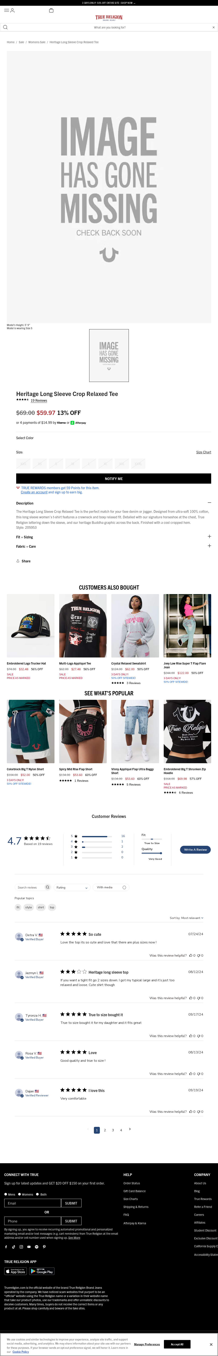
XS (40, 464)
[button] (213, 27)
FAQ (126, 1214)
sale (21, 42)
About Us (200, 1183)
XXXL (138, 464)
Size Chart (203, 452)
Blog (197, 1191)
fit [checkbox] (18, 907)
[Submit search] (5, 27)
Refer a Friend (203, 1207)
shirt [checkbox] (41, 907)
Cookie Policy (21, 1351)
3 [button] (113, 1130)
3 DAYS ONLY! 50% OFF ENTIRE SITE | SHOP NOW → (109, 2)
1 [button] (97, 1130)
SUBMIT (71, 1203)
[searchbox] (29, 887)
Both (43, 1194)
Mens (12, 1194)
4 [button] (121, 1130)
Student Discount (205, 1230)
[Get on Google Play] (41, 1271)
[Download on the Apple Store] (15, 1271)
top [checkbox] (52, 907)
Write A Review (195, 850)
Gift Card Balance (134, 1191)
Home (10, 42)
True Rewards (203, 1199)
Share (26, 561)
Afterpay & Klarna (134, 1223)
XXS (23, 464)
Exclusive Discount (206, 1238)
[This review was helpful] (190, 955)
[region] (109, 1344)
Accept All (177, 1344)
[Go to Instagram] (21, 1247)
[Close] (211, 1344)
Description (24, 503)
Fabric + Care (26, 546)
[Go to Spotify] (36, 1247)
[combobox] (72, 887)
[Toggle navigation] (7, 10)
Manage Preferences (147, 1344)
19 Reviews (39, 400)
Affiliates (199, 1222)
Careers (199, 1214)
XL (105, 464)
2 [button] (105, 1130)
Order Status (131, 1183)
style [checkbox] (28, 907)
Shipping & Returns (135, 1207)
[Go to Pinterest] (44, 1247)
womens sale (36, 42)
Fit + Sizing (24, 537)
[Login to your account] (12, 10)
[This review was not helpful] (198, 955)
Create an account (34, 492)
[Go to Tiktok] (13, 1247)
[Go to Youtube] (29, 1247)
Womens (28, 1194)
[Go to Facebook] (6, 1247)
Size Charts (130, 1199)
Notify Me (114, 478)
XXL (122, 464)
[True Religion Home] (109, 19)
